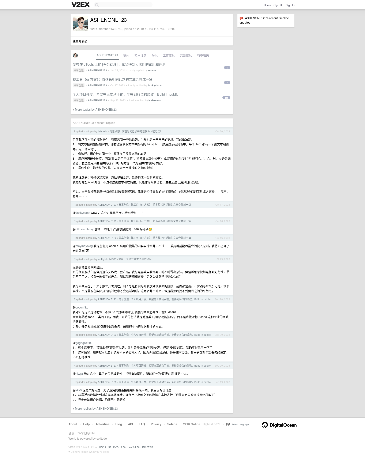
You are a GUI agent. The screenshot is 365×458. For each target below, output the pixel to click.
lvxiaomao (154, 100)
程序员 (112, 259)
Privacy (156, 424)
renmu (152, 70)
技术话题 (140, 55)
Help (86, 424)
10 (226, 97)
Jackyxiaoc (155, 85)
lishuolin (103, 131)
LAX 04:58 (134, 447)
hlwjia (79, 373)
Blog (118, 424)
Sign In (290, 5)
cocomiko (82, 307)
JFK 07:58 (147, 447)
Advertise (102, 424)
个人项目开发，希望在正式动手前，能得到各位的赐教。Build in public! (126, 94)
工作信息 (169, 55)
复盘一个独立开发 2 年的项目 (135, 259)
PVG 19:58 (119, 447)
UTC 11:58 (105, 447)
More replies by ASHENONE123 (96, 408)
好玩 (155, 55)
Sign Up (278, 5)
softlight (102, 259)
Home (267, 5)
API (130, 424)
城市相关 (203, 55)
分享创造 (79, 70)
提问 (126, 55)
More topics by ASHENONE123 (96, 109)
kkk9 (79, 390)
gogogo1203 (84, 343)
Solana (172, 424)
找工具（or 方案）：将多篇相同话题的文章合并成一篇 (113, 79)
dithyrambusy (85, 229)
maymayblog (84, 246)
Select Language (239, 424)
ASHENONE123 (107, 55)
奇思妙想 (115, 131)
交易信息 (186, 55)
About (72, 424)
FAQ (142, 424)
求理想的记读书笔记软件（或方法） (142, 131)
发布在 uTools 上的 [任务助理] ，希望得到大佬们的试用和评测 (119, 64)
